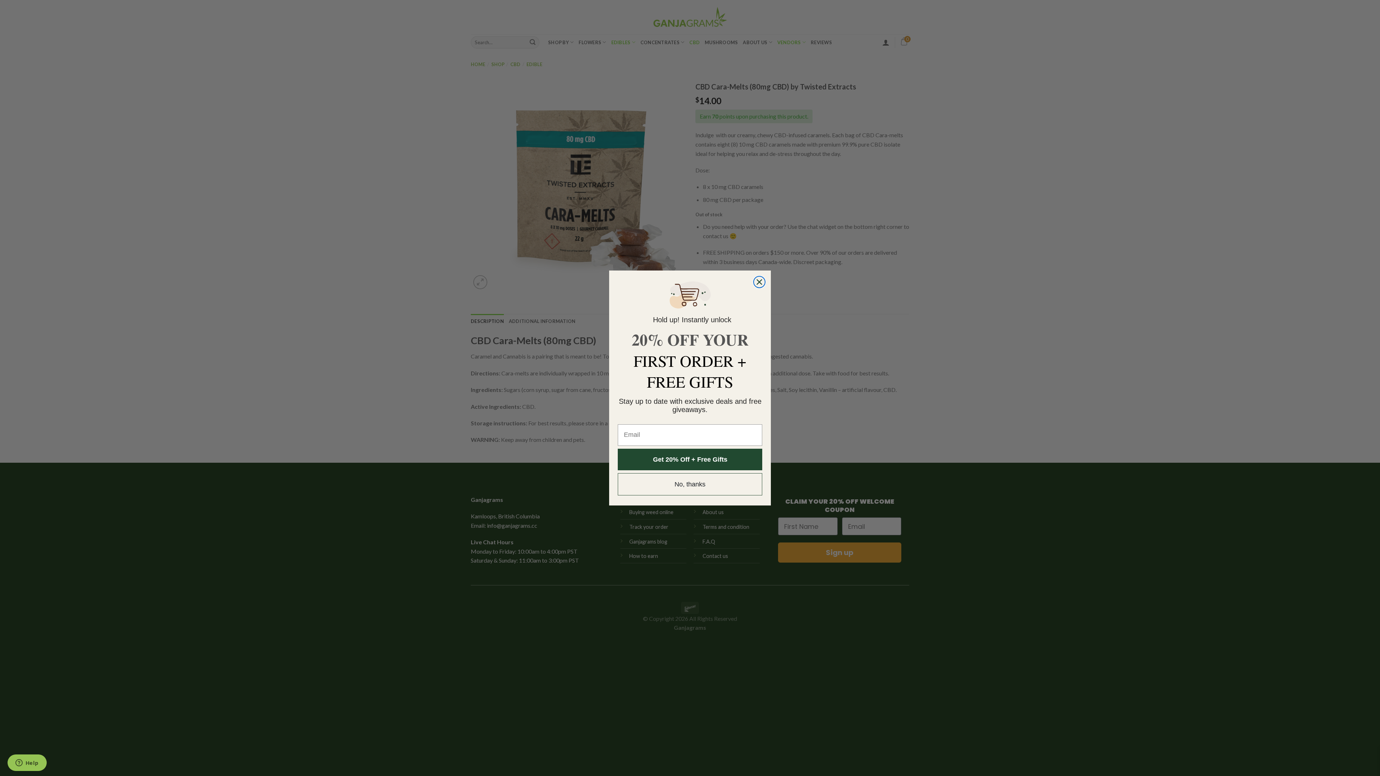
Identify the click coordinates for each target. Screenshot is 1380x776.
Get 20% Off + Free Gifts (690, 459)
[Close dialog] (759, 282)
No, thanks (690, 484)
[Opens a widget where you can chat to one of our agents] (27, 763)
